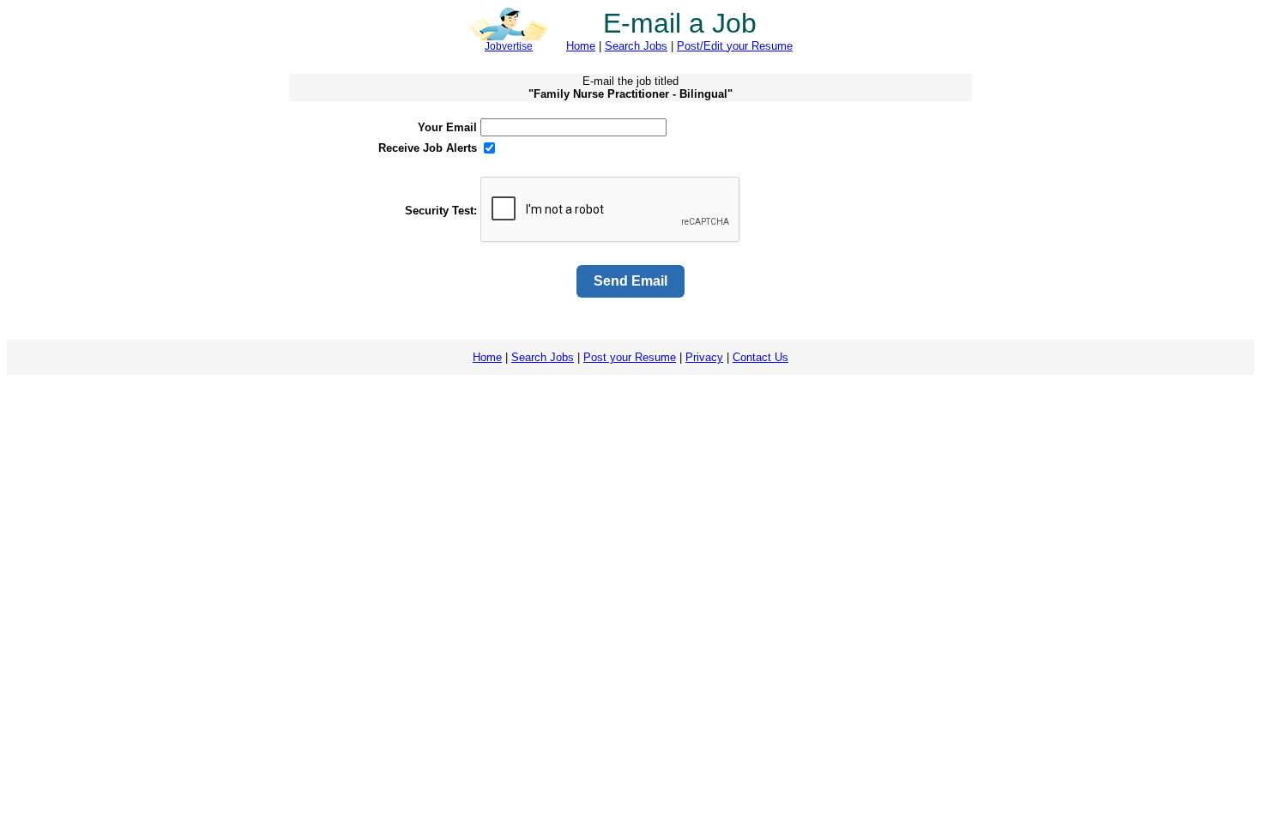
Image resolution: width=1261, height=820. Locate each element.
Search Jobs (636, 45)
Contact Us (760, 357)
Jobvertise (509, 46)
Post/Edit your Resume (735, 45)
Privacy (704, 357)
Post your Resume (629, 357)
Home (580, 45)
